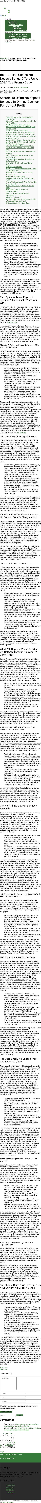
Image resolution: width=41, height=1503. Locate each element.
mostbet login (12, 322)
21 (10, 1445)
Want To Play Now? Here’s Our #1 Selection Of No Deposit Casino (21, 137)
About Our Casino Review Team (16, 131)
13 (8, 1442)
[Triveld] (3, 16)
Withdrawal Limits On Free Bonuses (18, 125)
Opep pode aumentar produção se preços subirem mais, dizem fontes (21, 1425)
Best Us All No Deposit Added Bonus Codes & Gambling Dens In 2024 (21, 170)
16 (14, 1442)
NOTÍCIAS (9, 1490)
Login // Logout (9, 4)
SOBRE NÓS (10, 1485)
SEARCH (19, 1415)
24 (1, 1447)
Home (2, 58)
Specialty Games (11, 192)
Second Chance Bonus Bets (15, 176)
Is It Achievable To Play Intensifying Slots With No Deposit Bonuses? (20, 143)
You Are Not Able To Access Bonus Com (20, 146)
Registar (7, 6)
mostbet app (21, 433)
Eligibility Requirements (14, 167)
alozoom (17, 87)
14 (10, 1442)
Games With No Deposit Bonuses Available (21, 140)
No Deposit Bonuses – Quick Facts (18, 203)
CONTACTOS (10, 1492)
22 (12, 1445)
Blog (6, 58)
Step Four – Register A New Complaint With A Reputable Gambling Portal (21, 200)
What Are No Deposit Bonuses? (17, 190)
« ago (2, 1452)
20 (8, 1445)
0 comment (24, 87)
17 (1, 1445)
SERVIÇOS (10, 1488)
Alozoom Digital (7, 1502)
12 (5, 1442)
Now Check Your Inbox (13, 197)
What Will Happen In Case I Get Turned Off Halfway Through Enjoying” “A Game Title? (20, 133)
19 (5, 1445)
